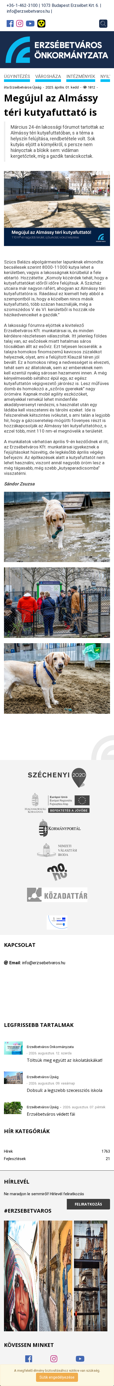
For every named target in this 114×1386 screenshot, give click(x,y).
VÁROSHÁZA (48, 76)
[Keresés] (103, 24)
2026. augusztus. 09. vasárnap (52, 1083)
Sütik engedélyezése (57, 1377)
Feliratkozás (88, 1204)
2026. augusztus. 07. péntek (84, 1107)
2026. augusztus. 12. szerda (50, 1053)
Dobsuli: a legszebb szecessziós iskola (64, 1090)
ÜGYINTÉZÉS (17, 76)
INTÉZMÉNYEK (80, 76)
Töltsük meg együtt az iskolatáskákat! (64, 1060)
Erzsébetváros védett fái (51, 1114)
